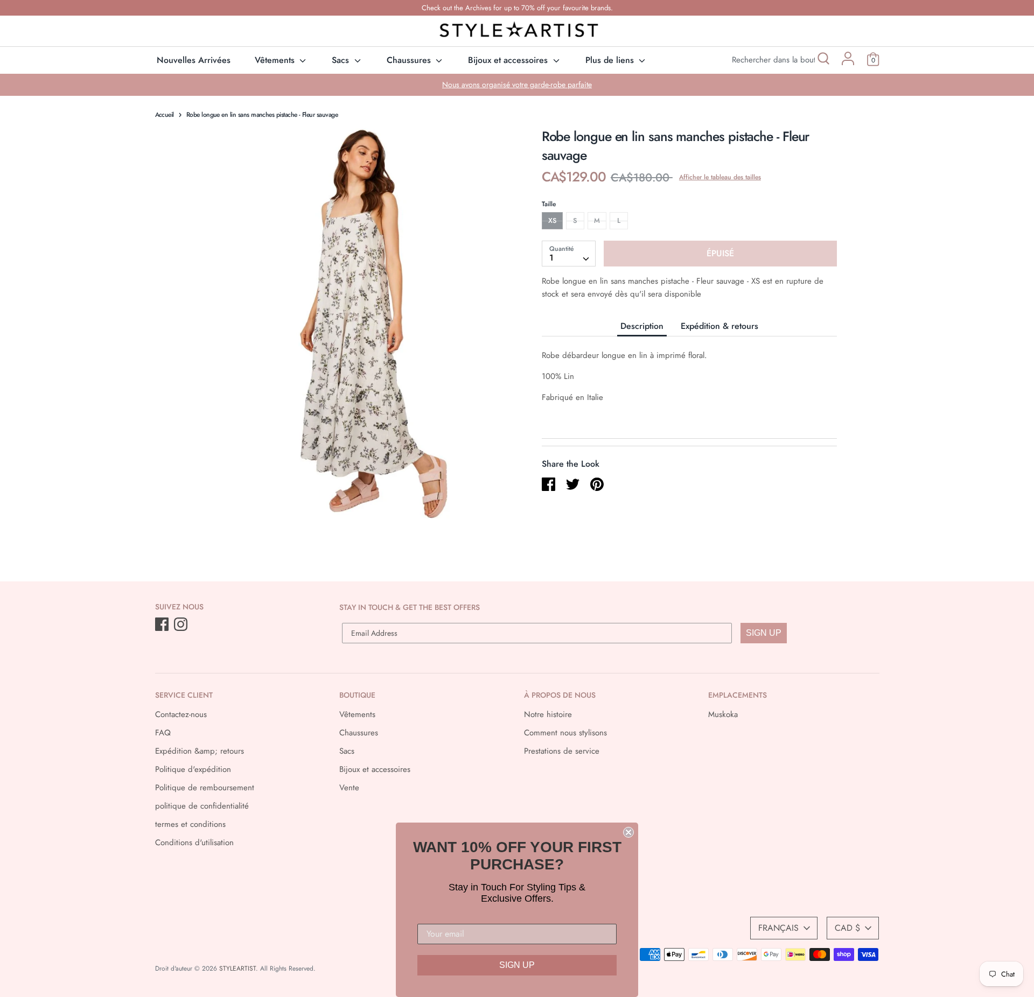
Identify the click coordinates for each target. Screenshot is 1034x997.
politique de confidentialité (202, 806)
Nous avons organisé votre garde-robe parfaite (517, 84)
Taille (549, 204)
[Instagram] (182, 625)
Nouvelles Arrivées (193, 60)
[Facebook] (163, 625)
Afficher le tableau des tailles (720, 177)
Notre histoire (548, 714)
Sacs (342, 60)
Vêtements (276, 60)
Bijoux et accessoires (509, 60)
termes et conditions (190, 824)
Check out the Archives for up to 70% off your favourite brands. (517, 8)
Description (641, 326)
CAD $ (847, 928)
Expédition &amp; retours (199, 751)
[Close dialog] (628, 832)
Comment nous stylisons (565, 733)
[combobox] (569, 253)
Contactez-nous (181, 714)
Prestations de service (561, 751)
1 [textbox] (551, 257)
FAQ (163, 733)
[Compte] (848, 62)
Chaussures (410, 60)
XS (552, 220)
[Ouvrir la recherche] (822, 60)
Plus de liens (611, 60)
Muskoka (723, 714)
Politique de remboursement (204, 788)
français (778, 928)
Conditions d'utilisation (194, 842)
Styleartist (237, 968)
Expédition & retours (719, 326)
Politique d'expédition (193, 769)
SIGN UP (763, 632)
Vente (349, 788)
